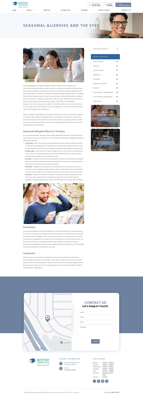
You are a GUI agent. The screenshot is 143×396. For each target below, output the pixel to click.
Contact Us (126, 10)
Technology (66, 10)
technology (97, 101)
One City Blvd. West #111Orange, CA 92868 (71, 363)
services (96, 66)
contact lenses (98, 70)
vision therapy (98, 61)
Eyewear (84, 10)
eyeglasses (97, 75)
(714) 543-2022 (70, 370)
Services (47, 10)
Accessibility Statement (58, 392)
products (96, 88)
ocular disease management (102, 97)
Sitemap (76, 392)
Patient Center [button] (104, 10)
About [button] (29, 10)
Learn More (105, 119)
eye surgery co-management (103, 92)
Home (14, 10)
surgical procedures (100, 83)
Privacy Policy (69, 392)
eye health (96, 79)
